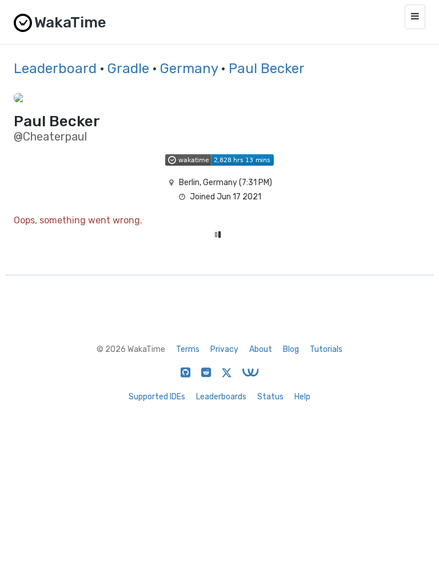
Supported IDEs (157, 397)
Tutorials (326, 349)
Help (302, 397)
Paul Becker (267, 69)
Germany (189, 69)
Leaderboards (221, 397)
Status (270, 397)
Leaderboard (55, 69)
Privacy (224, 349)
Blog (291, 349)
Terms (187, 349)
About (260, 349)
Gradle (128, 69)
